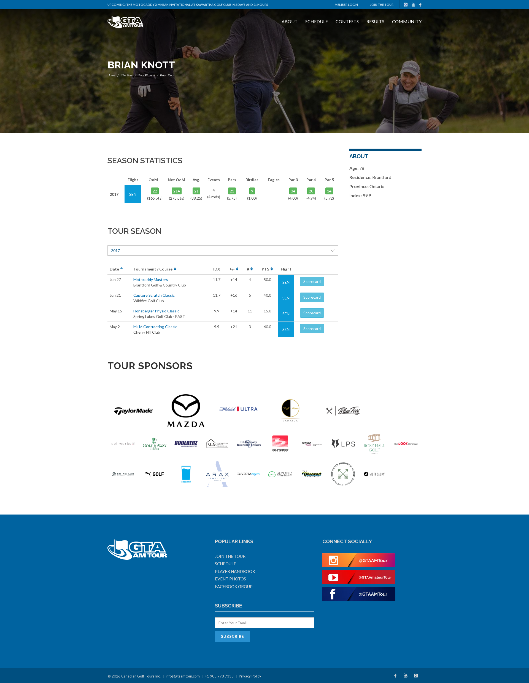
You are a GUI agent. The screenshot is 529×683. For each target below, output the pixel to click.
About (290, 21)
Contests (347, 21)
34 (293, 191)
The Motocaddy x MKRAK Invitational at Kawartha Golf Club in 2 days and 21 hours (197, 4)
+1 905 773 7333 (219, 676)
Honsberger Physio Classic (156, 311)
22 (155, 191)
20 (311, 191)
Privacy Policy (250, 676)
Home (111, 75)
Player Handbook (235, 571)
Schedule (316, 21)
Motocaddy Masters (150, 279)
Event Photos (230, 578)
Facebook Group (234, 586)
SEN (286, 282)
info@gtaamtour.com (183, 676)
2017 (115, 250)
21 (196, 191)
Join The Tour (381, 4)
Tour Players (146, 75)
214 (176, 191)
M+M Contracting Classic (155, 326)
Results (375, 21)
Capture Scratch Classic (154, 295)
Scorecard (312, 281)
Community (407, 21)
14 (329, 191)
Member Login (346, 4)
